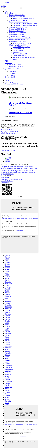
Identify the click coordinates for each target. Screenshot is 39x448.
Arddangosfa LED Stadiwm (20, 113)
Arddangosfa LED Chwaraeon (18, 22)
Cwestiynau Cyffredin (12, 68)
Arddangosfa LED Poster (17, 36)
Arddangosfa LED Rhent (17, 16)
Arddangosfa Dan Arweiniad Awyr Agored (21, 172)
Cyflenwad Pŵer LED (20, 56)
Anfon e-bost (5, 177)
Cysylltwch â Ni (10, 77)
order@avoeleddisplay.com (9, 131)
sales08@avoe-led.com (8, 133)
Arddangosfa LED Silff (16, 34)
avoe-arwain (5, 182)
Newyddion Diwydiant (16, 66)
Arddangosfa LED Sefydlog (18, 20)
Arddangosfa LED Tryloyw (17, 29)
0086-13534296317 (7, 129)
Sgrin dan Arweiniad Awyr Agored (12, 168)
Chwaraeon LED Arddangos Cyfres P (25, 25)
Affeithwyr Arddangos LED (18, 45)
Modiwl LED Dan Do (20, 48)
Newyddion (8, 63)
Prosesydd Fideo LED (20, 54)
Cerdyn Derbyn (18, 50)
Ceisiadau (12, 75)
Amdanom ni (9, 70)
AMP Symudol (28, 166)
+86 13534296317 (6, 181)
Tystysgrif (12, 73)
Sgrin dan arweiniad (7, 174)
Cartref (7, 11)
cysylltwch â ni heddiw (8, 150)
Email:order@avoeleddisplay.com (11, 179)
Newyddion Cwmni (15, 64)
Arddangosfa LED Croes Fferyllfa (19, 38)
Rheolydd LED (18, 52)
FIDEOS (7, 61)
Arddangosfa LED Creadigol (18, 41)
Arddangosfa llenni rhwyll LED (19, 40)
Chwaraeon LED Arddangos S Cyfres (25, 24)
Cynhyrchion (9, 13)
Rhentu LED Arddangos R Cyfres (23, 18)
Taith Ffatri (12, 72)
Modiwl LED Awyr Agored (21, 47)
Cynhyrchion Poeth (7, 166)
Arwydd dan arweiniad (15, 170)
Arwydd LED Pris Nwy (16, 31)
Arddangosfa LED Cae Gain (18, 27)
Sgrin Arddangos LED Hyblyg (22, 43)
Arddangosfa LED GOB (16, 15)
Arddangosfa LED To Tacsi (17, 32)
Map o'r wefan (18, 166)
